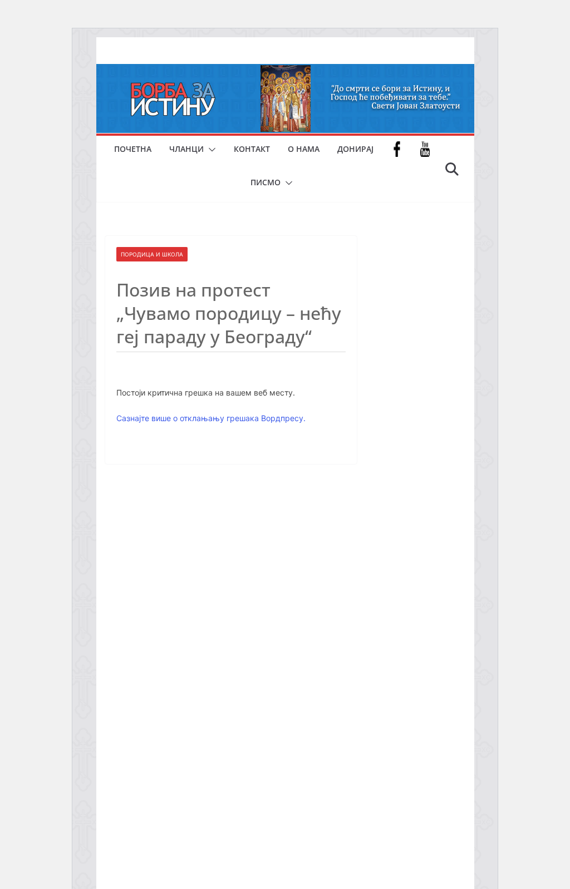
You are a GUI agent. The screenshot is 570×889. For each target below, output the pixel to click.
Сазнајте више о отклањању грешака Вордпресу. (211, 418)
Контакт (252, 149)
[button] (210, 149)
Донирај (355, 149)
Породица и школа (152, 254)
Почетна (132, 149)
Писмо (265, 182)
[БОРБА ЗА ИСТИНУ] (285, 71)
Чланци (186, 149)
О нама (304, 149)
